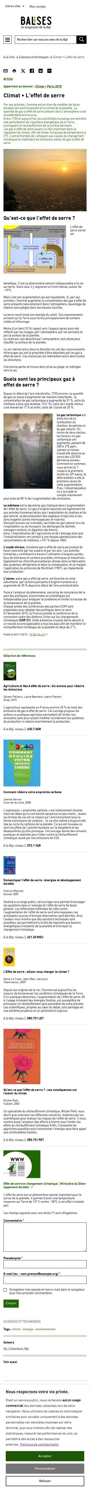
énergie (28, 1329)
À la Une (9, 57)
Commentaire (13, 1220)
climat (16, 1329)
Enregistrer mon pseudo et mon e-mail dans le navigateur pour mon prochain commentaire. (47, 1291)
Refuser (45, 1481)
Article (8, 78)
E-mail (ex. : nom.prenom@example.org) (31, 1274)
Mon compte (38, 6)
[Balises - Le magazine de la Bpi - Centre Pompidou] (45, 22)
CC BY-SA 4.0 (37, 634)
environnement (45, 1329)
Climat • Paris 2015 (48, 86)
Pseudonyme (13, 1258)
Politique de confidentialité (39, 1444)
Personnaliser (45, 1468)
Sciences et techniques (33, 57)
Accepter (45, 1456)
